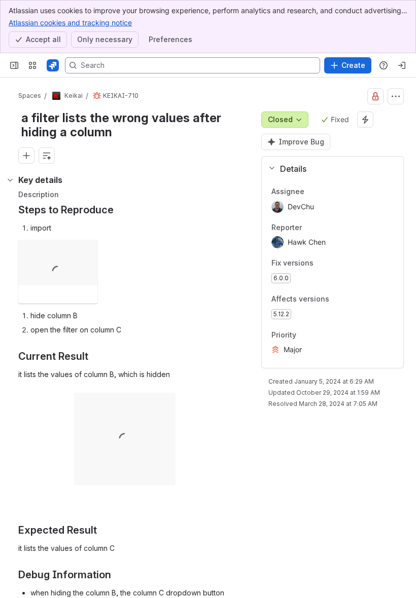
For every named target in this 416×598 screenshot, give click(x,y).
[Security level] (375, 96)
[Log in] (402, 65)
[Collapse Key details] (10, 180)
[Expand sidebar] (14, 65)
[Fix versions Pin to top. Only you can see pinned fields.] (336, 263)
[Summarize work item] (47, 155)
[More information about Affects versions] (339, 299)
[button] (328, 169)
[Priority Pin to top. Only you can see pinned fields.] (319, 335)
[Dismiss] (213, 518)
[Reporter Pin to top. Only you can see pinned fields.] (324, 227)
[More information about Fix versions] (324, 264)
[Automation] (365, 119)
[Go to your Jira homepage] (53, 65)
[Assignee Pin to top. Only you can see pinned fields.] (327, 192)
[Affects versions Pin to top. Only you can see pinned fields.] (352, 299)
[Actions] (396, 96)
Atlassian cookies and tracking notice (70, 22)
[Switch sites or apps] (32, 65)
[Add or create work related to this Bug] (26, 155)
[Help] (383, 65)
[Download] (86, 250)
